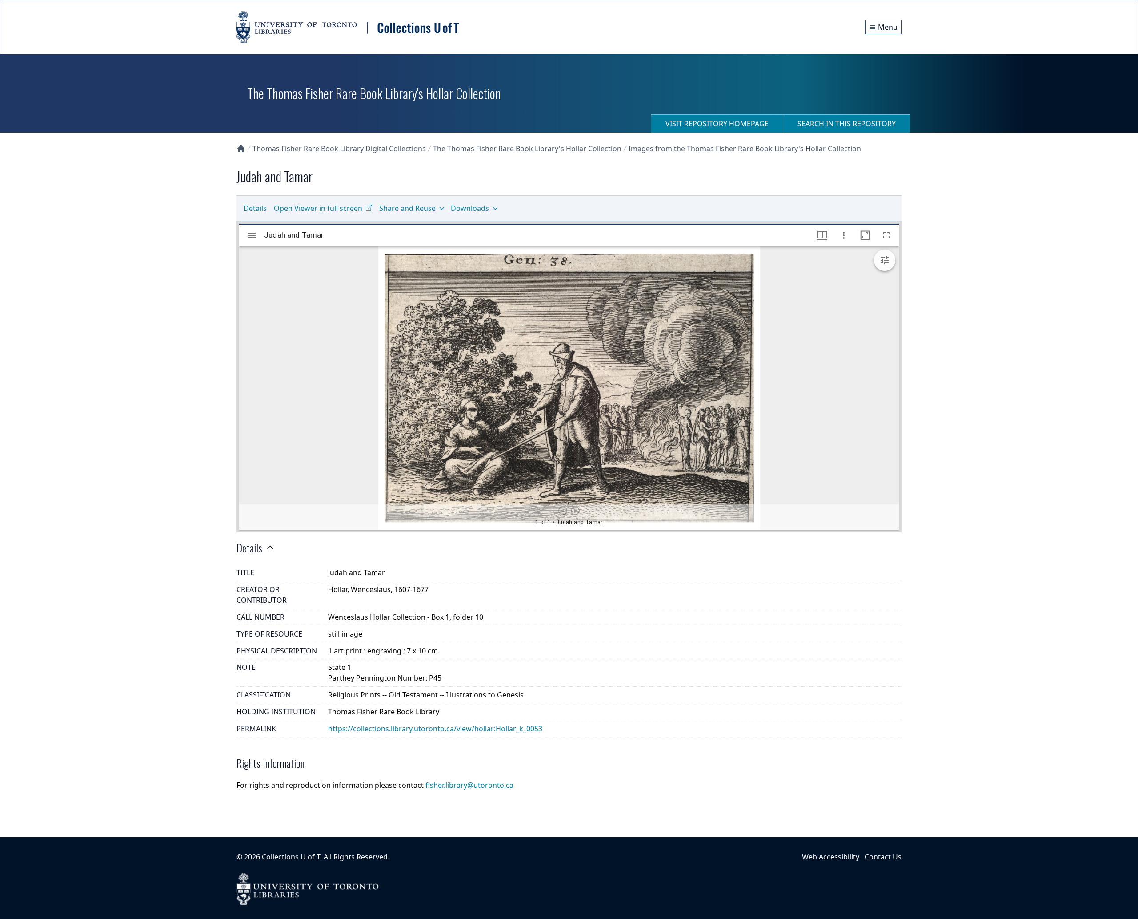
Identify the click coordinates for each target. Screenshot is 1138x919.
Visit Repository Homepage (717, 124)
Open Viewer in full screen (318, 208)
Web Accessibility (830, 857)
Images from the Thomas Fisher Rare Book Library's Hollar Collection (745, 148)
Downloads (470, 208)
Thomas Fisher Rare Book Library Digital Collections (339, 148)
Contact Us (883, 857)
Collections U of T (291, 857)
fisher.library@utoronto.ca (469, 785)
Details (255, 208)
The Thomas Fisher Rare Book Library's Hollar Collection (527, 148)
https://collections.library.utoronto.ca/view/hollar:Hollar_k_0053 (435, 729)
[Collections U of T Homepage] (240, 148)
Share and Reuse (407, 208)
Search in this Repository (846, 124)
